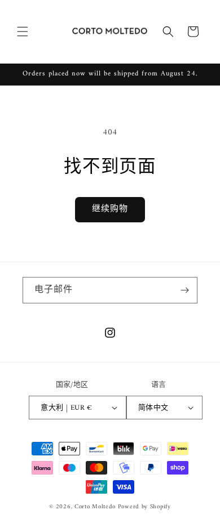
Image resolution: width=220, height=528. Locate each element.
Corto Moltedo (95, 507)
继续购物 (110, 209)
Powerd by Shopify (144, 507)
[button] (22, 31)
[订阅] (184, 290)
